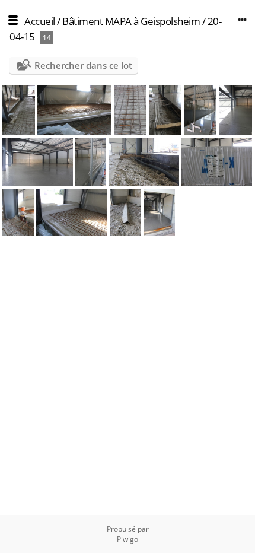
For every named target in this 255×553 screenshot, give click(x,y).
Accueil (39, 21)
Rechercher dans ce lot (83, 65)
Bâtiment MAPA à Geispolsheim (131, 21)
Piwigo (127, 539)
